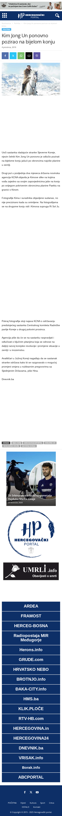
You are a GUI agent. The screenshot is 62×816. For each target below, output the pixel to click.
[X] (13, 55)
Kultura (33, 803)
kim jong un (50, 443)
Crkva (51, 803)
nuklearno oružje (11, 446)
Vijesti (23, 803)
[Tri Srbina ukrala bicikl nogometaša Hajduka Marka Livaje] (31, 480)
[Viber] (36, 55)
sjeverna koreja (28, 446)
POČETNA (12, 803)
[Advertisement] (31, 123)
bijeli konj (17, 443)
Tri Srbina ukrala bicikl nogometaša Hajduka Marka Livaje (30, 497)
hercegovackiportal (33, 443)
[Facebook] (5, 55)
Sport (42, 803)
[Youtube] (37, 792)
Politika (17, 23)
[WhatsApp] (21, 55)
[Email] (28, 55)
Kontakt (36, 807)
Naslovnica (6, 23)
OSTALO (25, 807)
